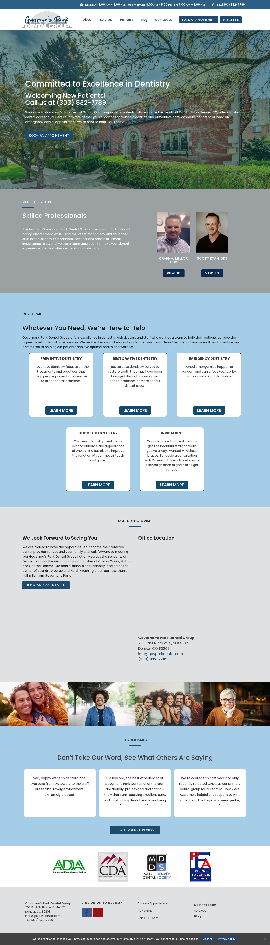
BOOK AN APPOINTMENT (198, 20)
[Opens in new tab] (69, 867)
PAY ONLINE (231, 20)
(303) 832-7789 (233, 5)
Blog (144, 20)
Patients (126, 20)
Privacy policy (226, 938)
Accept (207, 938)
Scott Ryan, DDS (212, 258)
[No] (265, 939)
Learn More (61, 410)
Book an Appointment (153, 903)
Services (106, 20)
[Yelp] (98, 912)
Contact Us (164, 20)
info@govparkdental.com (160, 653)
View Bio (174, 273)
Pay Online (145, 911)
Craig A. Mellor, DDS (174, 260)
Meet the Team (205, 905)
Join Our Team (148, 918)
